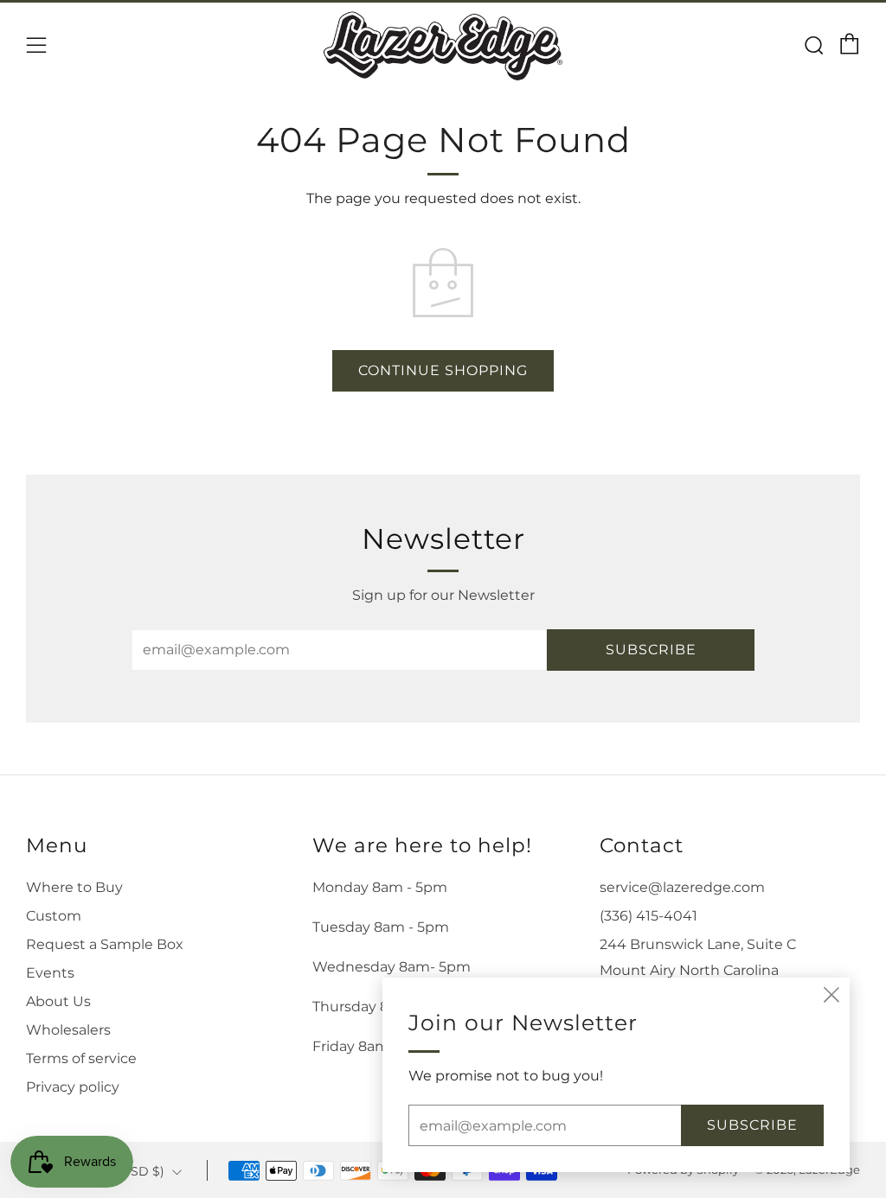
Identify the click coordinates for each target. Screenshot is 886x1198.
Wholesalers (68, 1030)
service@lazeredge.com (682, 887)
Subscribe (651, 649)
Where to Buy (74, 887)
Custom (53, 916)
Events (50, 973)
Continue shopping (443, 370)
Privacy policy (72, 1087)
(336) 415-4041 (648, 916)
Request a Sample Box (104, 944)
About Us (58, 1001)
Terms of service (81, 1058)
